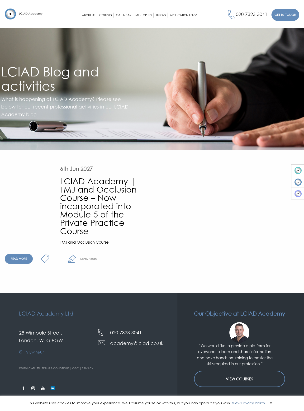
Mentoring (143, 15)
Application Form (183, 15)
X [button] (271, 403)
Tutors (161, 15)
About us (88, 15)
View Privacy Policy (248, 403)
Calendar (123, 15)
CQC (75, 368)
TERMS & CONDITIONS (55, 368)
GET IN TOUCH (285, 15)
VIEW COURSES (239, 379)
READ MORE (19, 258)
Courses (105, 15)
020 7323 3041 (251, 14)
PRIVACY (87, 368)
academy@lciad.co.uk (136, 343)
